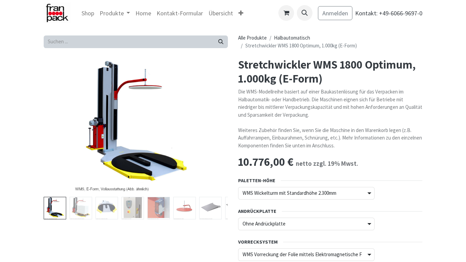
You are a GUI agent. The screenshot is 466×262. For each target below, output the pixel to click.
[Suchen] (221, 41)
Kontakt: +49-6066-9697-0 (388, 13)
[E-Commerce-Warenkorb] (286, 13)
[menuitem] (88, 13)
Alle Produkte (252, 37)
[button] (304, 13)
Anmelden (335, 13)
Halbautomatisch (292, 37)
